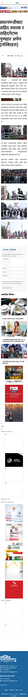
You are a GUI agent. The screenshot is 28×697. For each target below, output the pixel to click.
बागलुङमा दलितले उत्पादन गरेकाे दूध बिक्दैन (13, 319)
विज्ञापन (16, 690)
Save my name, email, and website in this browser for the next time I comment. (12, 282)
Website (5, 276)
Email (5, 272)
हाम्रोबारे (6, 690)
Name (5, 268)
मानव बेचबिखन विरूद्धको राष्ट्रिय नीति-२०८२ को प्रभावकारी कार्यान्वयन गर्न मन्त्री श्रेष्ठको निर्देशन (14, 341)
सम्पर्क (21, 690)
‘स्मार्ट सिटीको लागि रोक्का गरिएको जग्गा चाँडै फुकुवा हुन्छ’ (13, 362)
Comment (6, 259)
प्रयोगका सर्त (11, 690)
